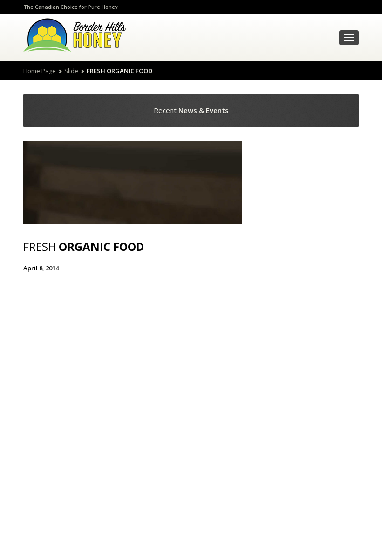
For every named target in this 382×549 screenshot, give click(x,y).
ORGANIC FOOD (83, 246)
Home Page (39, 71)
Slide (71, 71)
